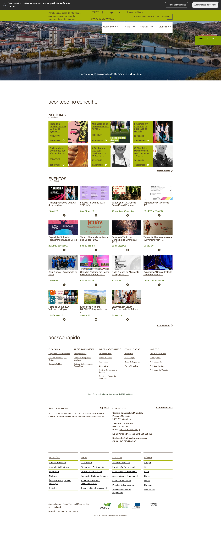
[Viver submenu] (134, 27)
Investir (144, 27)
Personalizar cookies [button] (176, 5)
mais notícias (163, 171)
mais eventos (163, 325)
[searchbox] (151, 16)
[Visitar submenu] (169, 27)
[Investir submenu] (152, 27)
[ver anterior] (207, 41)
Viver (128, 27)
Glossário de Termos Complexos (63, 511)
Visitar (163, 27)
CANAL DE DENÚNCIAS (102, 19)
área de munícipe (134, 12)
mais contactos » (164, 407)
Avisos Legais (54, 504)
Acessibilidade (55, 507)
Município (108, 27)
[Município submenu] (116, 27)
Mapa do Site (83, 504)
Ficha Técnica (69, 504)
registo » (104, 407)
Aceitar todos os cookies (205, 5)
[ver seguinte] (213, 41)
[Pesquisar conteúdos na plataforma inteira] (170, 17)
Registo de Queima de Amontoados (129, 438)
